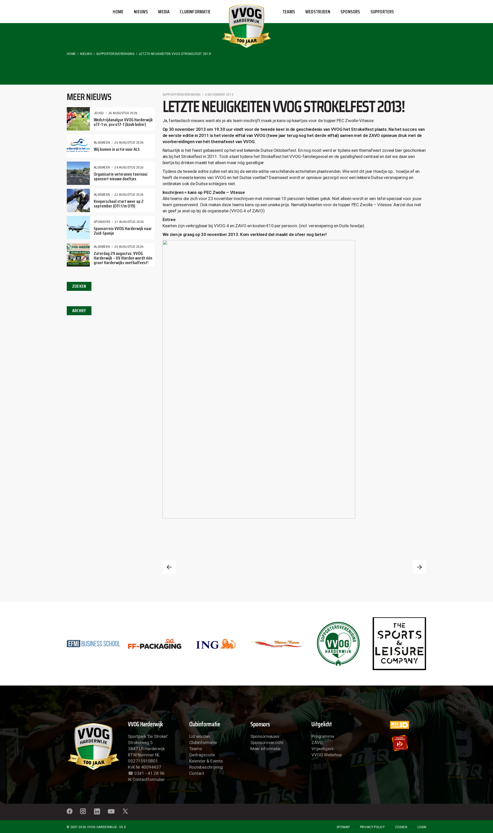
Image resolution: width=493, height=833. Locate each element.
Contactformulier (148, 779)
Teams (195, 748)
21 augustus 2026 (129, 222)
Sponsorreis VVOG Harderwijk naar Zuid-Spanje (123, 231)
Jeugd (99, 113)
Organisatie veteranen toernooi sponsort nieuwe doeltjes (120, 176)
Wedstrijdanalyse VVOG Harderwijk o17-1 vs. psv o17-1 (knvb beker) (123, 122)
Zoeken (401, 827)
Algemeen (102, 142)
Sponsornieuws (264, 736)
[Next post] (419, 567)
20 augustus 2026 (129, 247)
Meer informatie (265, 748)
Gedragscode (202, 754)
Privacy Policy (372, 827)
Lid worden (199, 736)
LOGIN (422, 827)
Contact (196, 773)
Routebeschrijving (206, 767)
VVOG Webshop (326, 754)
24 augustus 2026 (129, 167)
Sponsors (102, 222)
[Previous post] (169, 567)
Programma (322, 736)
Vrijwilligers (322, 748)
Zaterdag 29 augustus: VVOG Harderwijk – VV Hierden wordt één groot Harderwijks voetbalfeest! (123, 258)
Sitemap (343, 827)
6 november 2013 (219, 94)
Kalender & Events (206, 760)
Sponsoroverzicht (266, 742)
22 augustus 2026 (129, 194)
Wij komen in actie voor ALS (117, 149)
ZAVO (317, 742)
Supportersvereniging (115, 54)
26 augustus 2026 (123, 113)
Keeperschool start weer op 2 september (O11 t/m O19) (119, 204)
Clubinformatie (203, 742)
